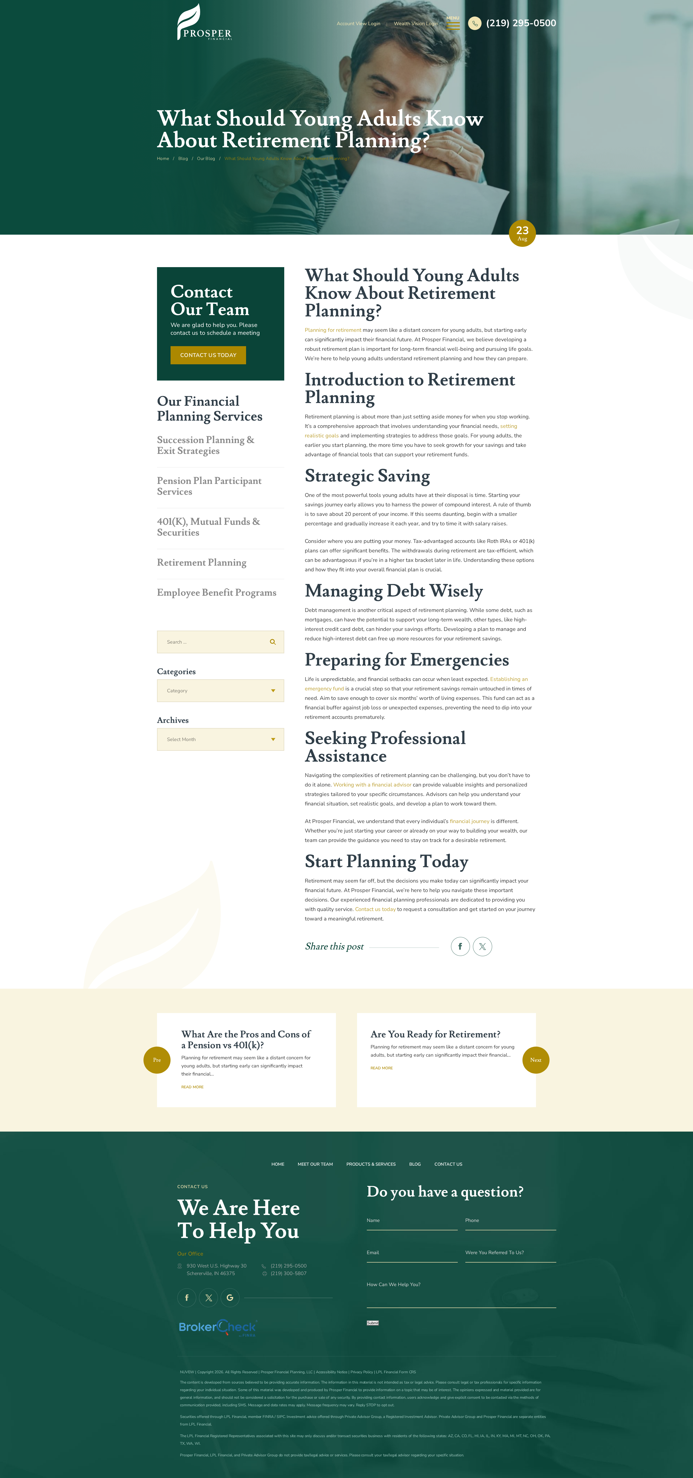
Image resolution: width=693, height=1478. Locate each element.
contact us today (208, 355)
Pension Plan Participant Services (209, 486)
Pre (157, 1060)
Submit (372, 1323)
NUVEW (187, 1372)
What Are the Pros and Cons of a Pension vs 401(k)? (245, 1040)
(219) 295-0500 (521, 23)
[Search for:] (220, 642)
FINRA (268, 1416)
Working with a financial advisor (372, 784)
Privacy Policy (362, 1372)
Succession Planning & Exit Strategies (206, 445)
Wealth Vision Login (416, 23)
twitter (482, 946)
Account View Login (358, 23)
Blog (415, 1164)
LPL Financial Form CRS (396, 1372)
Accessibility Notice (332, 1372)
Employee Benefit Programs (217, 592)
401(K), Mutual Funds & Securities (208, 527)
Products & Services (371, 1164)
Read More (192, 1087)
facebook (460, 946)
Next (536, 1060)
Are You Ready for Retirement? (435, 1034)
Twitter (208, 1297)
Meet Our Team (315, 1164)
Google (230, 1297)
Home (278, 1164)
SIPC (281, 1416)
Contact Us (448, 1164)
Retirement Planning (202, 562)
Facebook (186, 1297)
